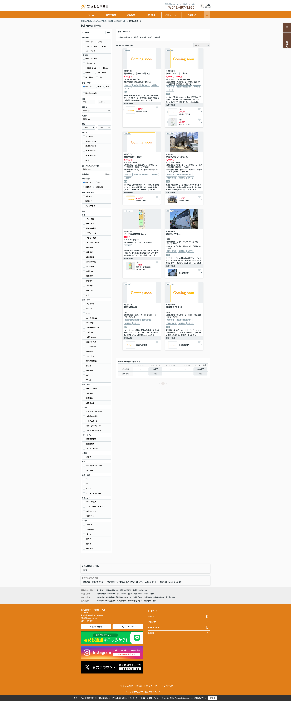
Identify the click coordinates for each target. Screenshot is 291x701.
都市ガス (89, 375)
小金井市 (157, 37)
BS (87, 484)
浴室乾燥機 (90, 444)
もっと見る (150, 100)
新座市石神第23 (173, 234)
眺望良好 (89, 247)
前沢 (98, 594)
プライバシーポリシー (153, 686)
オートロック (91, 502)
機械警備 (89, 370)
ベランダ (89, 308)
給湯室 (88, 366)
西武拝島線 (148, 597)
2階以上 (89, 525)
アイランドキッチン (93, 430)
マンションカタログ (126, 686)
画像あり (88, 196)
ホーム (91, 15)
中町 (114, 594)
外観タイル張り (92, 388)
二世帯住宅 (90, 257)
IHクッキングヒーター (94, 411)
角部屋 (88, 544)
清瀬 (178, 165)
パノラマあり (90, 206)
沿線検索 (131, 15)
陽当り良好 (90, 223)
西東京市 (115, 590)
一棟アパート (90, 63)
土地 (87, 46)
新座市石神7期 (130, 307)
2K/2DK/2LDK (90, 146)
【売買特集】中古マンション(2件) (170, 582)
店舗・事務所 (101, 73)
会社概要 (151, 15)
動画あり (88, 201)
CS (87, 479)
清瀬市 (120, 37)
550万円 (155, 369)
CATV (88, 488)
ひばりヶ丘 (138, 170)
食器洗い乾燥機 (92, 416)
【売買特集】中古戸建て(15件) (117, 582)
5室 (200, 374)
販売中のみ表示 (91, 93)
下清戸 (146, 594)
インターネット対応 (93, 493)
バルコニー (90, 313)
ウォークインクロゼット (95, 466)
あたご (174, 154)
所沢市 (136, 37)
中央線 (155, 597)
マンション (89, 42)
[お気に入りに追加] (157, 107)
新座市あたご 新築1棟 (177, 157)
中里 (109, 594)
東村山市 (143, 37)
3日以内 (88, 187)
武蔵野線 (170, 170)
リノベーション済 (92, 243)
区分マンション (91, 59)
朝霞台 (179, 246)
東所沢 (104, 594)
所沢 (154, 601)
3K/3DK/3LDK (90, 151)
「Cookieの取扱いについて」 (183, 698)
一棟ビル (105, 68)
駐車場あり (90, 548)
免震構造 (89, 393)
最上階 (88, 534)
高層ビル (89, 271)
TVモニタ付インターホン (95, 506)
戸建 (100, 42)
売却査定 (192, 15)
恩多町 (130, 594)
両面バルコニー (92, 342)
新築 (99, 86)
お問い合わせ (171, 15)
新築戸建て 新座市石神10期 (137, 73)
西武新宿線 (110, 597)
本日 (99, 182)
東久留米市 (128, 37)
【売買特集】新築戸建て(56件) (93, 582)
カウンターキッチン (93, 426)
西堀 (173, 305)
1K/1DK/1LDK (90, 141)
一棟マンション (91, 68)
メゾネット (90, 304)
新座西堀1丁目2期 (174, 307)
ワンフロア (90, 266)
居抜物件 (89, 286)
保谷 (149, 601)
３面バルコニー (92, 337)
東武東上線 (171, 246)
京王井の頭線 (170, 597)
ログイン (202, 7)
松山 (118, 594)
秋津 (124, 601)
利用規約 (139, 686)
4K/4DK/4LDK (90, 155)
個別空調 (89, 351)
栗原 (131, 231)
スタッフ (151, 616)
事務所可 (89, 276)
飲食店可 (89, 281)
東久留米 (137, 82)
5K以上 (88, 160)
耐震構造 (89, 398)
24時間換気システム (93, 327)
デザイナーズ (91, 233)
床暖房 (88, 457)
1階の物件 (90, 529)
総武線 (162, 597)
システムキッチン (92, 421)
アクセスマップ (153, 627)
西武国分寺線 (138, 597)
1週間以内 (99, 187)
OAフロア (90, 290)
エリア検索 (111, 15)
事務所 (104, 46)
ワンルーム (89, 136)
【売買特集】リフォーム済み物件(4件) (143, 582)
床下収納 (89, 470)
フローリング (91, 356)
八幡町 (152, 594)
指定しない (89, 86)
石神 (131, 71)
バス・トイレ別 (92, 448)
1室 (155, 374)
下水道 (88, 380)
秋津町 (124, 594)
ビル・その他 (90, 51)
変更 (108, 32)
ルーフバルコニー (92, 318)
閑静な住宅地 (91, 228)
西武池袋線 (129, 82)
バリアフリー (91, 295)
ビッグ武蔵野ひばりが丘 (135, 234)
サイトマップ (168, 686)
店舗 (95, 46)
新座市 (150, 37)
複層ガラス (90, 516)
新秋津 (130, 601)
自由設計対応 (91, 262)
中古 (107, 86)
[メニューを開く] (207, 15)
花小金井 (112, 601)
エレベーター (91, 347)
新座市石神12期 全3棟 (177, 73)
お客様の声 (152, 622)
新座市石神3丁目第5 (133, 157)
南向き (88, 539)
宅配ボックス (91, 511)
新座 (176, 170)
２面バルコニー (92, 332)
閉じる (212, 698)
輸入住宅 (89, 252)
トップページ (152, 611)
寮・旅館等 (89, 77)
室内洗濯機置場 (92, 361)
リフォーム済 (91, 238)
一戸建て (88, 73)
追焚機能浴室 (91, 439)
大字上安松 (138, 594)
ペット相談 (90, 219)
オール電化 (90, 323)
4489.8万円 (200, 369)
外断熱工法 (90, 403)
